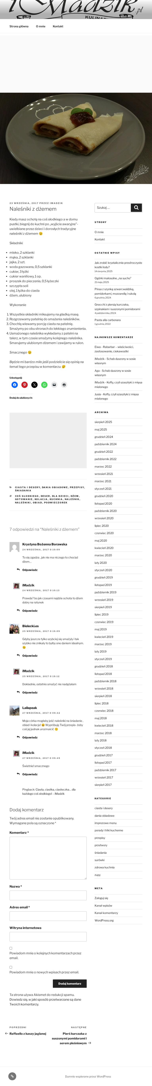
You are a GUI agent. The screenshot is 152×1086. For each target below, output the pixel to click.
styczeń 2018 (103, 747)
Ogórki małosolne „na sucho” (113, 278)
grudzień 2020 (104, 496)
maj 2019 (101, 629)
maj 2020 (101, 540)
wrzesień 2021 (104, 473)
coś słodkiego (27, 496)
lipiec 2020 (102, 525)
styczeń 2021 (103, 488)
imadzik (56, 203)
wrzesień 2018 (104, 688)
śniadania (23, 490)
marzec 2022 (103, 466)
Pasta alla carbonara (108, 320)
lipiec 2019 (101, 614)
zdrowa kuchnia (105, 867)
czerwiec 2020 (104, 533)
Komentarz (19, 833)
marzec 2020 (103, 555)
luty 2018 (100, 740)
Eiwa (98, 347)
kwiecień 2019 (104, 636)
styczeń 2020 (103, 570)
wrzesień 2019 (104, 599)
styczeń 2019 (103, 659)
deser (45, 496)
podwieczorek (56, 502)
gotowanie (24, 499)
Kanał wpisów (103, 905)
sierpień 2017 (103, 784)
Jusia (98, 394)
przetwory (101, 845)
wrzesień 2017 (104, 777)
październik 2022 (105, 459)
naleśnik (72, 499)
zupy (98, 874)
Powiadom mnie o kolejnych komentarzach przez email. (45, 955)
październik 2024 (106, 444)
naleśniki (23, 502)
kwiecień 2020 (104, 548)
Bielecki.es (30, 626)
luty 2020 (101, 562)
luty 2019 (100, 651)
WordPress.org (104, 920)
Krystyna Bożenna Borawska (44, 544)
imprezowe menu (106, 823)
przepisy (77, 487)
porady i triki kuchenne (109, 830)
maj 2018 (101, 718)
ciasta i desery (27, 487)
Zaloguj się (101, 898)
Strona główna (19, 26)
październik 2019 (105, 592)
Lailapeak (29, 708)
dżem (75, 496)
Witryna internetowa (25, 928)
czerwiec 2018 (104, 710)
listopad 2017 (103, 762)
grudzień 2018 (104, 666)
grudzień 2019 (104, 577)
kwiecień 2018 (104, 725)
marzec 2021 (103, 481)
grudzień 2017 (104, 755)
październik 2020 (106, 511)
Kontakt (58, 26)
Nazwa (16, 886)
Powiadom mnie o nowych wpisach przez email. (44, 972)
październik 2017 (105, 770)
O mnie (40, 26)
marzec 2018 (103, 733)
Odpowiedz (29, 570)
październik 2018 (105, 681)
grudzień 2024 (104, 436)
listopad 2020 (103, 503)
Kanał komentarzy (106, 913)
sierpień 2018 (103, 696)
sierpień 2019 (103, 607)
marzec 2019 (103, 644)
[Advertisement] (76, 63)
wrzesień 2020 (104, 518)
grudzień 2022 (104, 451)
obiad (37, 502)
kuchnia (56, 499)
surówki (99, 860)
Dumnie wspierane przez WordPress (88, 1076)
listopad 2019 (103, 585)
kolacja (41, 499)
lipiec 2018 (101, 703)
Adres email (20, 907)
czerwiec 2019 (104, 622)
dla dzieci (60, 496)
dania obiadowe (55, 487)
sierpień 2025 (103, 422)
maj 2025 (101, 429)
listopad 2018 (103, 673)
